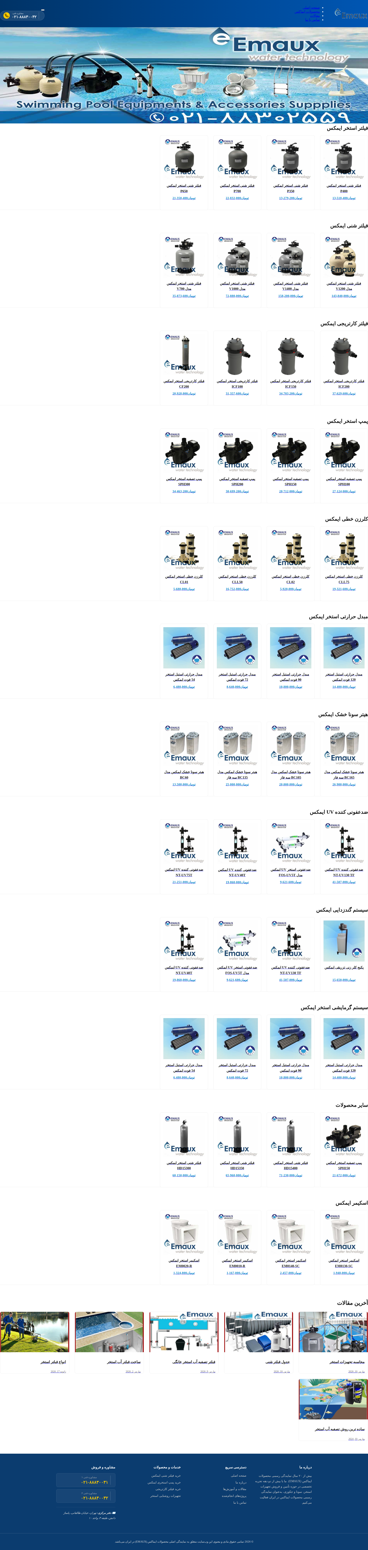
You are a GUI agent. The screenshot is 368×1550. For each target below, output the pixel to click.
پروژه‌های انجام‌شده (234, 1495)
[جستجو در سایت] (43, 10)
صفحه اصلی (311, 7)
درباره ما (241, 1482)
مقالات (315, 15)
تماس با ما (312, 19)
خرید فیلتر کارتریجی (168, 1489)
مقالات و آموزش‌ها (234, 1489)
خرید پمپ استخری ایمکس (164, 1482)
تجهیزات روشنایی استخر (165, 1495)
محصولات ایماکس (307, 11)
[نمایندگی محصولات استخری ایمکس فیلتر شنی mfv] (351, 13)
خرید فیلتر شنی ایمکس (166, 1475)
